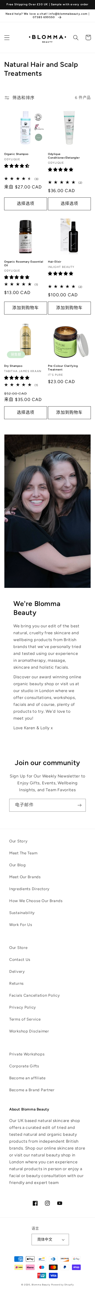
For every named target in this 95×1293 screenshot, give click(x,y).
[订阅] (79, 805)
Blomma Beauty (41, 1284)
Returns (16, 983)
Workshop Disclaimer (29, 1031)
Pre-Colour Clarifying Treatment (63, 367)
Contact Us (19, 959)
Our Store (18, 947)
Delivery (17, 971)
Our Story (18, 841)
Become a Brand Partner (32, 1090)
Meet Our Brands (25, 877)
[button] (7, 37)
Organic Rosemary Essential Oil (23, 263)
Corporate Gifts (24, 1066)
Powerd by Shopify (62, 1284)
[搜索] (76, 37)
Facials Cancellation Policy (34, 995)
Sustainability (22, 912)
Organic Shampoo (16, 154)
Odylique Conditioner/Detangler (64, 155)
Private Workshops (27, 1054)
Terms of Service (25, 1019)
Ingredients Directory (29, 888)
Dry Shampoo (13, 365)
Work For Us (20, 924)
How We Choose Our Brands (35, 900)
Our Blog (17, 865)
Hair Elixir (54, 261)
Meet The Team (23, 853)
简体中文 (45, 1239)
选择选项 (26, 203)
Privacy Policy (22, 1007)
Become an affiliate (27, 1078)
